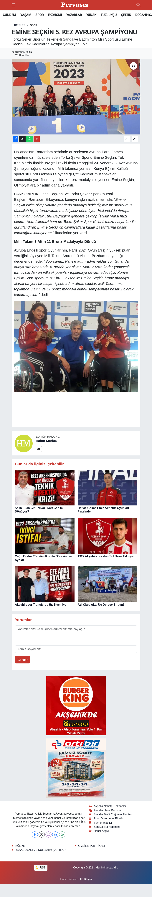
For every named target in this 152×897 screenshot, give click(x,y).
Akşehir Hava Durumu (107, 810)
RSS (42, 867)
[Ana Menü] (13, 5)
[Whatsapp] (62, 834)
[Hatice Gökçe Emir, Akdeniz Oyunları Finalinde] (107, 487)
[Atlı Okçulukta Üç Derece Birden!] (107, 584)
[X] (42, 834)
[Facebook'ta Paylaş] (15, 139)
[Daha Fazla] (37, 139)
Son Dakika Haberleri (107, 826)
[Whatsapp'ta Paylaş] (29, 139)
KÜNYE (20, 845)
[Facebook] (35, 834)
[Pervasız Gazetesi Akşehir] (75, 5)
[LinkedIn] (55, 834)
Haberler (18, 25)
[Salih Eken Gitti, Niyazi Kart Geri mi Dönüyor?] (45, 487)
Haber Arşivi (101, 830)
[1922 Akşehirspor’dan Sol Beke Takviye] (107, 535)
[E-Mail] (39, 449)
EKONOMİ (55, 15)
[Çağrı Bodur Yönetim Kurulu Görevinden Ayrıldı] (45, 535)
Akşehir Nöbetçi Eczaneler (110, 806)
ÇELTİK (126, 15)
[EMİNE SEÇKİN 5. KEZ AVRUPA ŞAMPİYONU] (76, 96)
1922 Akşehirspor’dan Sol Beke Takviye (105, 556)
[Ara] (138, 5)
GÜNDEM (9, 15)
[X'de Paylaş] (22, 139)
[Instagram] (48, 834)
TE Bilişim (86, 879)
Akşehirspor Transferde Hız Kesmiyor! (42, 604)
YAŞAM (25, 15)
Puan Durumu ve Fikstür (108, 818)
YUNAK (91, 15)
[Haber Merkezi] (24, 443)
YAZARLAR (74, 15)
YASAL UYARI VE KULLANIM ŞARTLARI (40, 849)
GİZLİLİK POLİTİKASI (91, 845)
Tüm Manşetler (103, 822)
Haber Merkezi (47, 441)
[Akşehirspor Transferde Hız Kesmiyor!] (45, 584)
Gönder (22, 660)
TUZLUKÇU (109, 15)
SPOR (39, 15)
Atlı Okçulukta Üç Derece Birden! (101, 604)
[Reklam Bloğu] (76, 705)
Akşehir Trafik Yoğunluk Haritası (113, 814)
